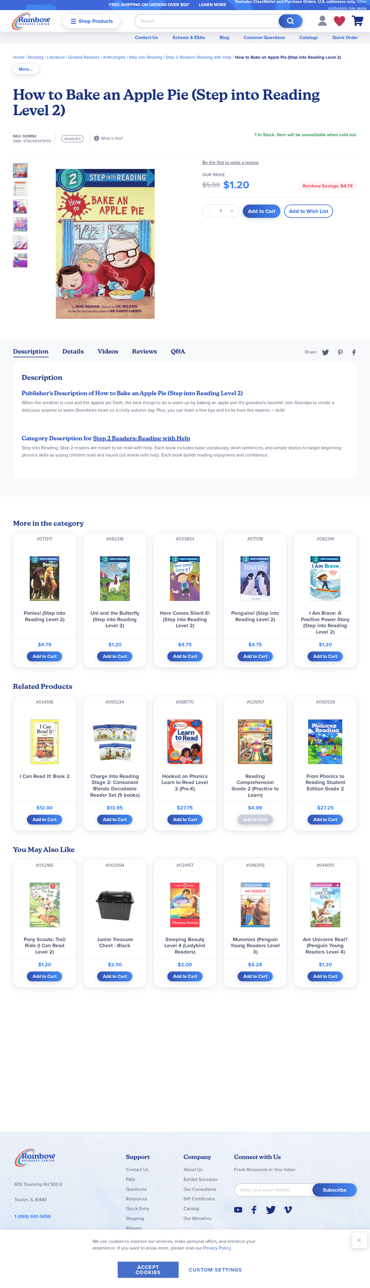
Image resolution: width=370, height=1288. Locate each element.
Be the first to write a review (230, 162)
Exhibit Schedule (201, 1179)
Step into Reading (145, 57)
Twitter (325, 352)
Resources (136, 1198)
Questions (136, 1189)
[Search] (290, 21)
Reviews (144, 351)
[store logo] (31, 21)
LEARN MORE (212, 4)
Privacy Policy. (217, 1248)
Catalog (191, 1208)
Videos (108, 351)
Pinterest (340, 352)
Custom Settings (215, 1270)
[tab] (25, 69)
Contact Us (146, 37)
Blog (224, 37)
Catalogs (308, 37)
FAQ (130, 1179)
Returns (134, 1228)
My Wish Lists (339, 21)
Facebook (354, 352)
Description (31, 351)
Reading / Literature (46, 57)
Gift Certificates (199, 1198)
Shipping (135, 1218)
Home (19, 57)
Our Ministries (198, 1218)
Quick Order (345, 37)
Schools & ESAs (189, 37)
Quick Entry (137, 1208)
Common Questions (264, 37)
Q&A (178, 351)
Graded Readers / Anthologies (96, 57)
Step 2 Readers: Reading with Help (199, 57)
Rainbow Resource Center (35, 1159)
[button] (322, 20)
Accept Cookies (148, 1269)
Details (73, 351)
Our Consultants (200, 1189)
